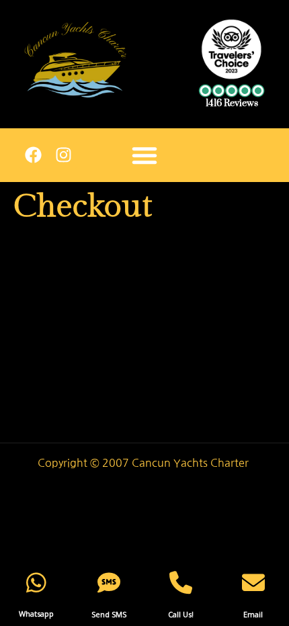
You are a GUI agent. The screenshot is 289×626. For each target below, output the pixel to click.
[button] (144, 155)
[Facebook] (32, 155)
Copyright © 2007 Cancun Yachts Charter (144, 462)
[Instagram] (63, 155)
